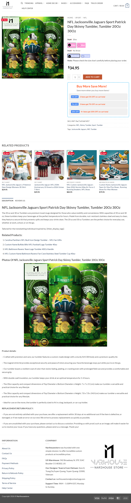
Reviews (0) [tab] (20, 201)
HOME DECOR (52, 3)
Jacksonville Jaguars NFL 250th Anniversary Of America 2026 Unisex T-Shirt (49, 187)
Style (69, 39)
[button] (121, 5)
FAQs (87, 3)
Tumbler (100, 125)
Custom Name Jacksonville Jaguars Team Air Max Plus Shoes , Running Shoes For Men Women (113, 187)
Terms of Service (9, 483)
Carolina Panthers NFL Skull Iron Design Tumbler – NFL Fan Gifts (33, 240)
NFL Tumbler (92, 129)
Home (70, 18)
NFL (85, 18)
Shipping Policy (8, 478)
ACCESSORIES (75, 3)
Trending (29, 3)
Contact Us (7, 453)
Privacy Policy (8, 468)
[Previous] (2, 174)
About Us (6, 448)
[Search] (22, 3)
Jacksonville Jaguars (79, 129)
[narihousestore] (9, 6)
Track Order (97, 3)
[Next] (129, 174)
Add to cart (93, 77)
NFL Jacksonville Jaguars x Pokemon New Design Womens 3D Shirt (16, 186)
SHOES (64, 3)
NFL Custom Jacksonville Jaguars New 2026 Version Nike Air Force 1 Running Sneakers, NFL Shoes (81, 187)
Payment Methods (10, 463)
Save (5, 20)
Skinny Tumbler (85, 125)
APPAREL (39, 3)
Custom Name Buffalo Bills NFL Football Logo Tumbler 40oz (31, 244)
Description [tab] (7, 201)
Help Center (27, 8)
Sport (78, 18)
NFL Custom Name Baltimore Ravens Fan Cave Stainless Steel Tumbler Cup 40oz (40, 253)
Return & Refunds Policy (12, 473)
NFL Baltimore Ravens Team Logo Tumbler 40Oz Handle (29, 249)
